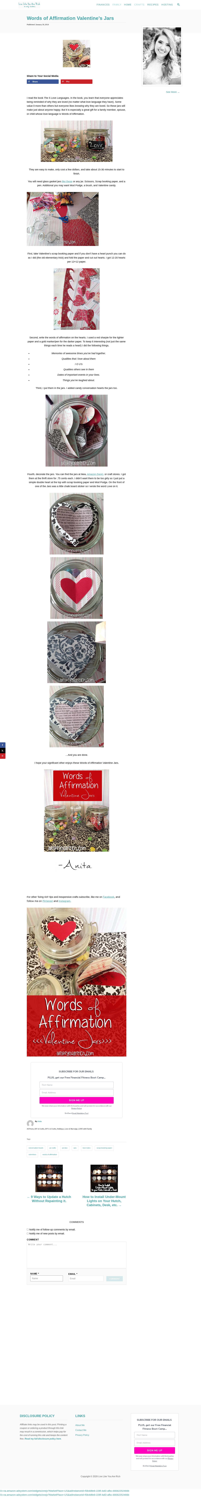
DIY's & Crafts (50, 1129)
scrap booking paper (104, 1148)
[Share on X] (2, 750)
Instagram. (65, 901)
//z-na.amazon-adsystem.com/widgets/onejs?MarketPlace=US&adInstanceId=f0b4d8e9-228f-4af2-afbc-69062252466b (64, 1490)
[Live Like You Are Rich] (43, 5)
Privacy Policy (76, 1108)
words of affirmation (50, 1155)
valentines (32, 1155)
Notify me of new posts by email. (47, 1233)
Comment (33, 1239)
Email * (72, 1274)
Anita (40, 1121)
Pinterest (48, 901)
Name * (34, 1274)
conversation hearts (36, 1148)
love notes (86, 1148)
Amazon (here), (95, 474)
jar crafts (52, 1148)
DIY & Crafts (39, 1129)
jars (75, 1148)
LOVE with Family (85, 1129)
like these (67, 181)
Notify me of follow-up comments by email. (52, 1229)
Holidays (60, 1129)
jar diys (64, 1148)
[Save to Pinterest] (2, 756)
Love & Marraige (71, 1129)
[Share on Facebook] (2, 745)
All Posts (30, 1129)
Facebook (108, 896)
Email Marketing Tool (80, 1113)
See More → (173, 92)
